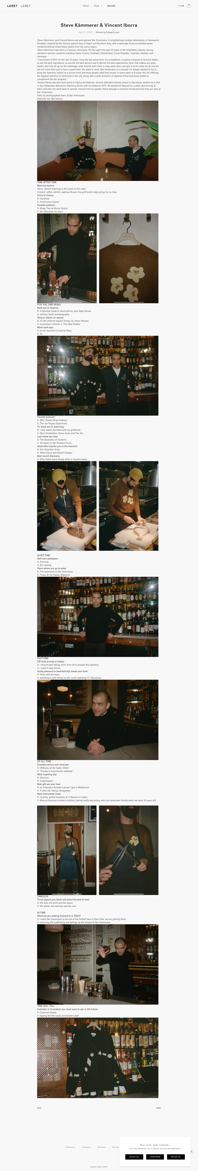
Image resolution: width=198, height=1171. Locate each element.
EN (183, 6)
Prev (39, 1108)
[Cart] (189, 6)
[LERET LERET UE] (19, 6)
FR (179, 6)
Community (70, 1147)
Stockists (101, 1147)
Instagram (86, 1147)
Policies (115, 1147)
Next (158, 1108)
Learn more (155, 1157)
